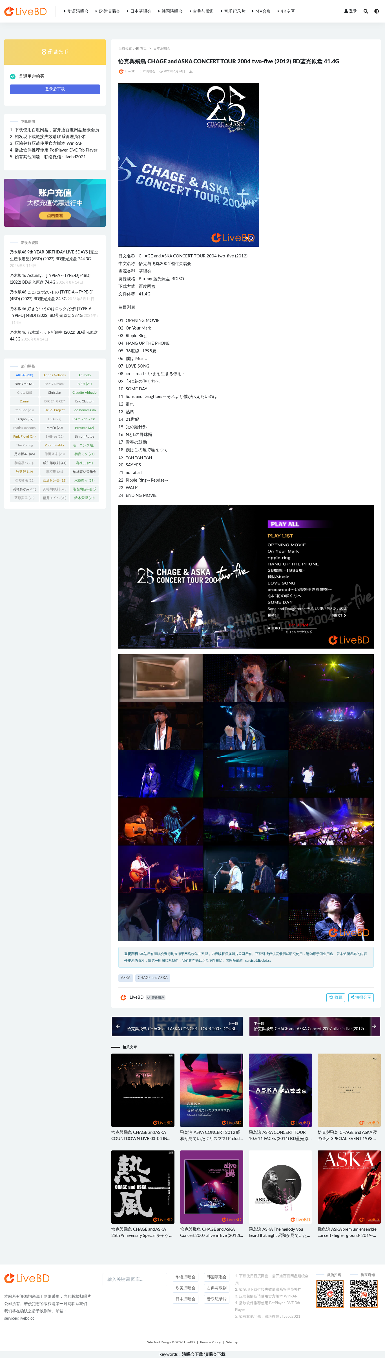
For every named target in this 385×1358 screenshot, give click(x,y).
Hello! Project (55, 411)
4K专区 (288, 11)
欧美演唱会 (109, 11)
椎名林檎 (24, 480)
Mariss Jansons (24, 429)
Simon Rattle (84, 437)
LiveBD (130, 71)
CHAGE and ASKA (153, 978)
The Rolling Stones (24, 446)
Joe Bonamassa (84, 411)
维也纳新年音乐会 (84, 490)
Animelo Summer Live (84, 376)
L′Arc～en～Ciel (84, 420)
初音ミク (84, 454)
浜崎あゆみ (24, 489)
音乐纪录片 (234, 11)
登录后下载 (55, 89)
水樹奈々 (84, 480)
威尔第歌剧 (54, 463)
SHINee (54, 436)
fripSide (25, 410)
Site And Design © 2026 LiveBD (171, 1342)
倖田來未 (55, 454)
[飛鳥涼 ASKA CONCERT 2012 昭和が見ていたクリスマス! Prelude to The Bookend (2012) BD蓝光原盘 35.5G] (211, 1090)
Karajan (24, 419)
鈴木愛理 (84, 498)
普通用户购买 (31, 76)
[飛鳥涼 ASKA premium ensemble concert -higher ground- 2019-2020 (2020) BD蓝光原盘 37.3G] (349, 1187)
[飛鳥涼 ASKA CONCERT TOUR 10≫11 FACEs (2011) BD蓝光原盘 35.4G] (280, 1090)
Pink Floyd (24, 436)
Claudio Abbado (84, 394)
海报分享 (362, 997)
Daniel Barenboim (24, 402)
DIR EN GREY (54, 402)
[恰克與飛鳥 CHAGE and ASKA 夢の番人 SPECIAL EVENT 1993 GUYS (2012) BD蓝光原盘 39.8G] (349, 1090)
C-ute (24, 392)
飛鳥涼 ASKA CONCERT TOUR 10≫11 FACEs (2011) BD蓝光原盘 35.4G (278, 1138)
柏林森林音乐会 (84, 473)
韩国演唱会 (172, 11)
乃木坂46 (24, 454)
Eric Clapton (84, 402)
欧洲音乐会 (54, 480)
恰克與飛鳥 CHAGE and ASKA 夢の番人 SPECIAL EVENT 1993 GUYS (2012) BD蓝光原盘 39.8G (348, 1138)
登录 (353, 11)
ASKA (166, 256)
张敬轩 (24, 471)
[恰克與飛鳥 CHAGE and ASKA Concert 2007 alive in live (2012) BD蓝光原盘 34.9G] (211, 1187)
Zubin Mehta (54, 446)
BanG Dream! (55, 385)
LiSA (54, 419)
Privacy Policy (210, 1342)
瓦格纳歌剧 (54, 489)
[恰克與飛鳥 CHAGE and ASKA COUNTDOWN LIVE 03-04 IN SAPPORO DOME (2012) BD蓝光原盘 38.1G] (142, 1090)
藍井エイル (54, 498)
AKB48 (24, 375)
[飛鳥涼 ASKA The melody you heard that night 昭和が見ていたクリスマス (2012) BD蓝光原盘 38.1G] (280, 1187)
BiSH (85, 384)
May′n (55, 427)
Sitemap (232, 1342)
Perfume (84, 427)
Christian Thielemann (55, 394)
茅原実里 (24, 498)
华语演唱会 (78, 11)
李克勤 (54, 471)
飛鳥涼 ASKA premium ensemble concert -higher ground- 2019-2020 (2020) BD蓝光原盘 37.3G (347, 1235)
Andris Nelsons (54, 376)
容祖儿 (84, 463)
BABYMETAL (24, 385)
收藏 (337, 997)
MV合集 (263, 11)
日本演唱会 (140, 11)
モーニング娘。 (84, 446)
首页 (143, 48)
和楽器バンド (24, 464)
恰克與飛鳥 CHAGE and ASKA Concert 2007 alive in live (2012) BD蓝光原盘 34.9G (210, 1235)
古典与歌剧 (203, 11)
